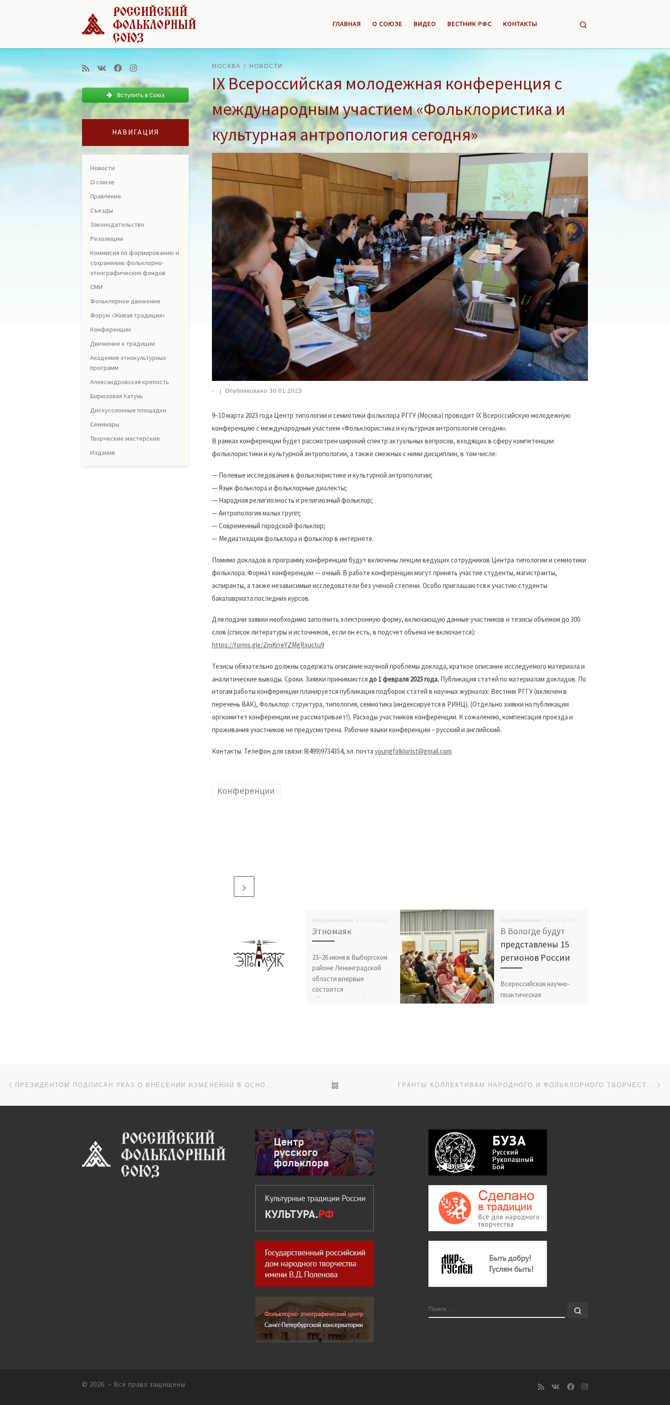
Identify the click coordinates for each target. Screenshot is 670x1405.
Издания (102, 452)
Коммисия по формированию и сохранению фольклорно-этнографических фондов (134, 263)
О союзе (102, 182)
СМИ (96, 287)
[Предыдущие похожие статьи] (222, 886)
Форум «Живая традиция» (127, 315)
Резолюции (106, 238)
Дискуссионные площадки (128, 410)
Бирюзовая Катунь (116, 396)
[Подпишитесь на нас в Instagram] (133, 68)
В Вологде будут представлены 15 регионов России (535, 944)
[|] (139, 22)
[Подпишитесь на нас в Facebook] (118, 68)
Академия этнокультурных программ (128, 363)
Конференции (110, 329)
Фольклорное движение (125, 301)
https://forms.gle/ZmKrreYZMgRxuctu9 (268, 644)
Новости (102, 168)
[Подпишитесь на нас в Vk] (101, 68)
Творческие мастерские (125, 438)
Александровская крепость (129, 382)
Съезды (101, 210)
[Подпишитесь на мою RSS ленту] (85, 68)
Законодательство (117, 224)
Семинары (104, 424)
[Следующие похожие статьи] (244, 886)
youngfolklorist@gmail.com (413, 751)
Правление (105, 196)
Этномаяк (331, 931)
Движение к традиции (122, 343)
